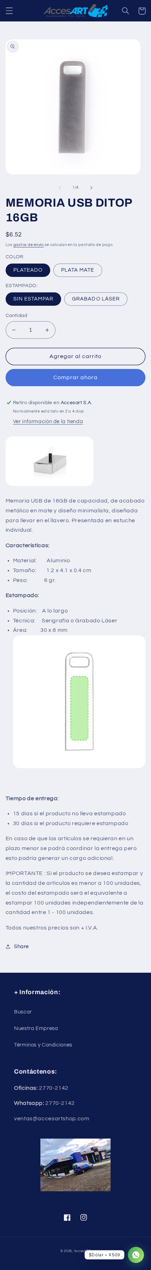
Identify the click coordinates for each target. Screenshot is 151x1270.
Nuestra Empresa (36, 1028)
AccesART (82, 1251)
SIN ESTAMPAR (33, 299)
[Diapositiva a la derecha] (91, 187)
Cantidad (16, 315)
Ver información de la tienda (48, 421)
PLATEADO (27, 270)
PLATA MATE (77, 270)
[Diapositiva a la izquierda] (59, 187)
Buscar (23, 1012)
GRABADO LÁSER (96, 299)
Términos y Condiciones (43, 1045)
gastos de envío (28, 245)
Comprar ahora (75, 377)
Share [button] (21, 946)
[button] (9, 11)
